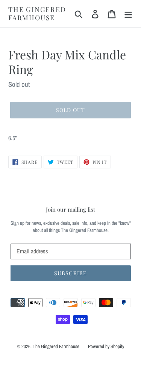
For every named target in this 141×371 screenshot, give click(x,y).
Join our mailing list (70, 209)
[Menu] (128, 13)
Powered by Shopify (106, 346)
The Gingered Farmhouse (37, 14)
